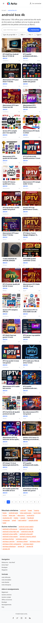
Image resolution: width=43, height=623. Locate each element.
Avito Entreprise (6, 585)
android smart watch (26, 526)
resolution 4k (7, 518)
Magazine (4, 570)
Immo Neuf (5, 565)
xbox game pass (25, 513)
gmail (14, 520)
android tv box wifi (26, 534)
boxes (5, 513)
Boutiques (5, 567)
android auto (13, 513)
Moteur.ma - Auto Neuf (8, 562)
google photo (33, 520)
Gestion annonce (6, 595)
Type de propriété (9, 35)
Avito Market (5, 582)
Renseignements (6, 605)
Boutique (4, 602)
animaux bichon (8, 539)
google (22, 518)
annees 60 (6, 549)
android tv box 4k (27, 531)
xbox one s (21, 515)
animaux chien (35, 541)
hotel (4, 523)
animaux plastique (9, 546)
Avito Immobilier (6, 580)
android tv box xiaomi (10, 536)
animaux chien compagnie (12, 544)
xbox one (12, 515)
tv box (5, 515)
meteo (16, 518)
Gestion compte (6, 597)
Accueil (4, 10)
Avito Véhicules (6, 577)
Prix (30, 35)
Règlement (5, 592)
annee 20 (21, 546)
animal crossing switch (28, 536)
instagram (6, 520)
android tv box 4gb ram (11, 531)
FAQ (3, 607)
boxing (36, 510)
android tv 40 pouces (10, 529)
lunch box (37, 513)
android (23, 510)
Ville (22, 35)
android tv (30, 515)
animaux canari (21, 539)
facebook (30, 518)
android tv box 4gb (26, 529)
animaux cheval (22, 541)
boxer (30, 510)
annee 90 (30, 546)
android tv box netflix (10, 534)
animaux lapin (28, 544)
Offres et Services (7, 600)
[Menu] (3, 3)
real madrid (22, 520)
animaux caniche (9, 541)
